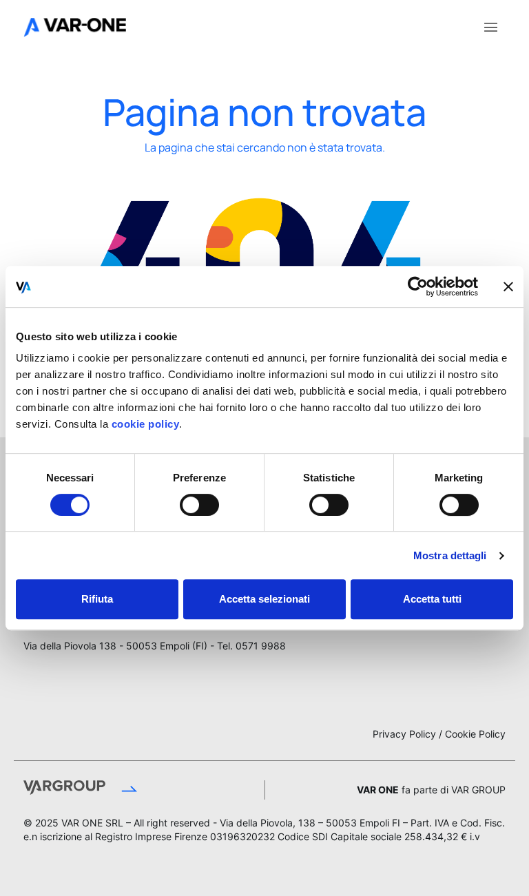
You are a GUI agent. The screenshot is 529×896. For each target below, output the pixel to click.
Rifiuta (97, 599)
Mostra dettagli (450, 555)
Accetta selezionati (264, 599)
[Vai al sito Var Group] (127, 790)
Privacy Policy (404, 734)
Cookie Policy (475, 734)
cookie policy (143, 424)
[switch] (199, 505)
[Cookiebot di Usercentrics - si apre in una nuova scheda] (417, 286)
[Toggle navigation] (490, 26)
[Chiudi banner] (508, 286)
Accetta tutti (432, 599)
